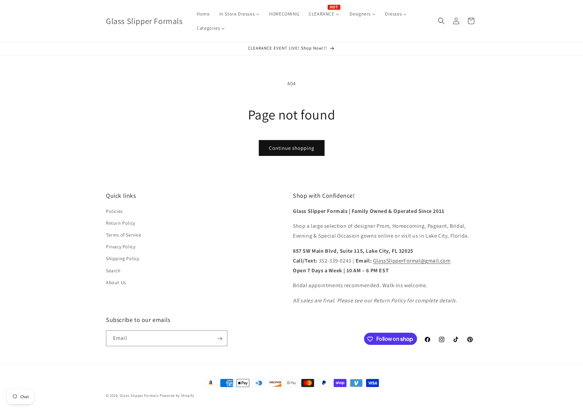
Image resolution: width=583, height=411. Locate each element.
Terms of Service (123, 235)
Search (113, 271)
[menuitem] (203, 14)
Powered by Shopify (177, 395)
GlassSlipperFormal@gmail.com (412, 260)
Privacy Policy (120, 247)
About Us (116, 282)
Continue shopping (291, 148)
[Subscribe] (219, 339)
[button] (441, 20)
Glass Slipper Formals (139, 395)
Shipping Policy (122, 259)
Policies (114, 211)
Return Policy (120, 223)
